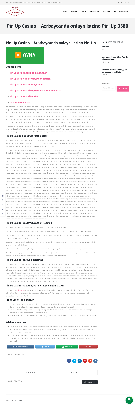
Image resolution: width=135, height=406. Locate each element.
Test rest (105, 47)
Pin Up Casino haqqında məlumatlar (28, 73)
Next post (74, 373)
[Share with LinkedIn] (80, 361)
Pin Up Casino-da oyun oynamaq (26, 84)
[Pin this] (85, 361)
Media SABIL (19, 400)
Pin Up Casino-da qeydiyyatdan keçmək (30, 78)
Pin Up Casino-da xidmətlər (24, 96)
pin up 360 (21, 290)
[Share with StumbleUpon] (90, 361)
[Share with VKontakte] (95, 361)
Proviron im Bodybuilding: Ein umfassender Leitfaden (114, 71)
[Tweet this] (74, 361)
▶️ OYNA (25, 55)
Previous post (30, 373)
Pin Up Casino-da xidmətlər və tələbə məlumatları (35, 90)
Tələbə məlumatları (20, 102)
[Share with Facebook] (69, 361)
